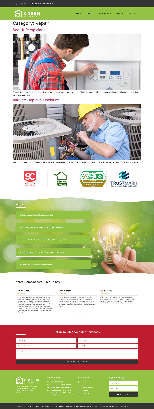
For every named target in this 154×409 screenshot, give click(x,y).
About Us (119, 13)
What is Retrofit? (104, 13)
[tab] (53, 215)
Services (88, 13)
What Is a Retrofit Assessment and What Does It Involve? (42, 227)
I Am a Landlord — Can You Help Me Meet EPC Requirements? (43, 240)
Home (78, 13)
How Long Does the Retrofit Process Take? (36, 264)
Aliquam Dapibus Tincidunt (36, 100)
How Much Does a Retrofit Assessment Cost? (37, 215)
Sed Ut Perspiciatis (29, 30)
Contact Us (132, 13)
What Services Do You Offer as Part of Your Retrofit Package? (43, 252)
